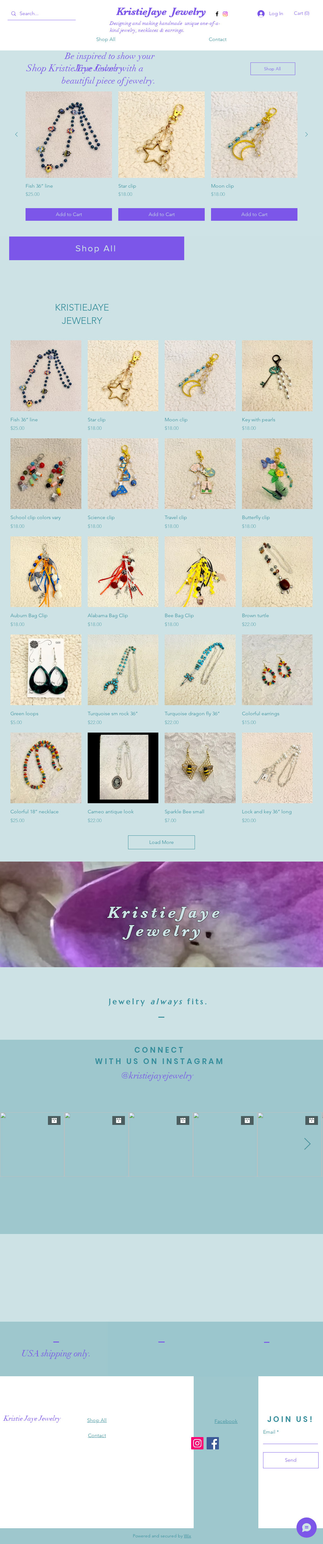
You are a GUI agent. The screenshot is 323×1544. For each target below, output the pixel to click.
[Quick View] (45, 375)
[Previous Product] (16, 134)
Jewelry (189, 11)
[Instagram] (225, 14)
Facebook (226, 1421)
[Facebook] (217, 14)
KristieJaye (144, 11)
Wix (187, 1536)
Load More (161, 842)
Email (269, 1432)
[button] (302, 13)
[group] (161, 156)
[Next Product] (306, 134)
